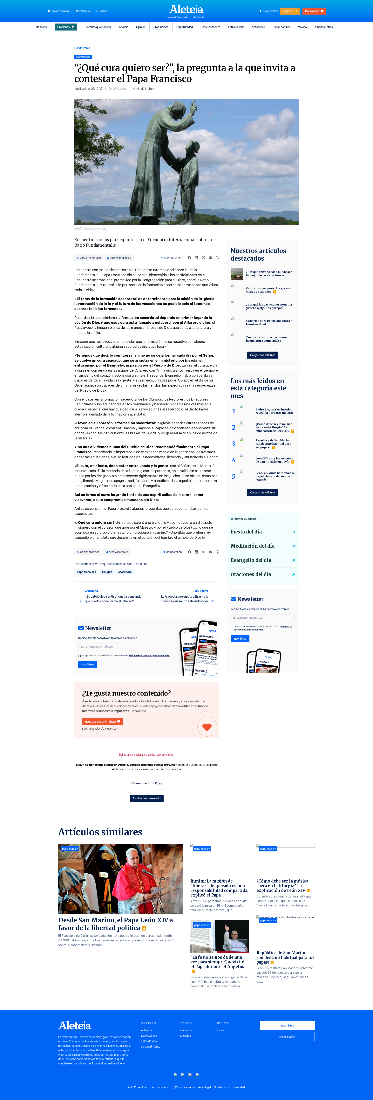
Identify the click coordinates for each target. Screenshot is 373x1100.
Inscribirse (87, 664)
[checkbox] (79, 656)
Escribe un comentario (146, 798)
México (302, 27)
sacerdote (125, 572)
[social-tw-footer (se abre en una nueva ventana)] (190, 1075)
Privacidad (239, 1087)
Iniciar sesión (270, 11)
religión (107, 572)
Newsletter (185, 1030)
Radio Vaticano (117, 89)
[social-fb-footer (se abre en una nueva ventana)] (183, 1075)
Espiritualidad (184, 27)
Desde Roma (82, 48)
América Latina (324, 27)
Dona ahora (312, 11)
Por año (221, 1030)
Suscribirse (287, 1025)
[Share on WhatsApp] (217, 257)
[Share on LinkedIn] (196, 257)
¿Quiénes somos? (184, 1087)
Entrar (159, 783)
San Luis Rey (199, 17)
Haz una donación (160, 1087)
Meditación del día (253, 546)
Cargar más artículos (262, 355)
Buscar (103, 11)
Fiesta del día (246, 532)
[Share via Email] (210, 257)
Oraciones (63, 27)
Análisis (123, 27)
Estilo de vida (236, 27)
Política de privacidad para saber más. (149, 655)
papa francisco (86, 572)
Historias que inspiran (98, 27)
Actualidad (258, 27)
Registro (288, 11)
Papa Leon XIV (281, 27)
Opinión (141, 27)
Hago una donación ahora (100, 721)
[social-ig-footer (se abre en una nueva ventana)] (197, 1075)
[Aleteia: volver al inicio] (186, 9)
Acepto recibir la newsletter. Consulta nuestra (126, 655)
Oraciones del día (251, 574)
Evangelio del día (251, 560)
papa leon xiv (70, 848)
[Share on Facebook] (189, 257)
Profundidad (160, 27)
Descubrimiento (210, 27)
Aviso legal (204, 1087)
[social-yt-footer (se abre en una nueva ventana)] (175, 1075)
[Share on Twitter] (203, 257)
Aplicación (185, 1035)
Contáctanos (221, 1087)
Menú (43, 27)
